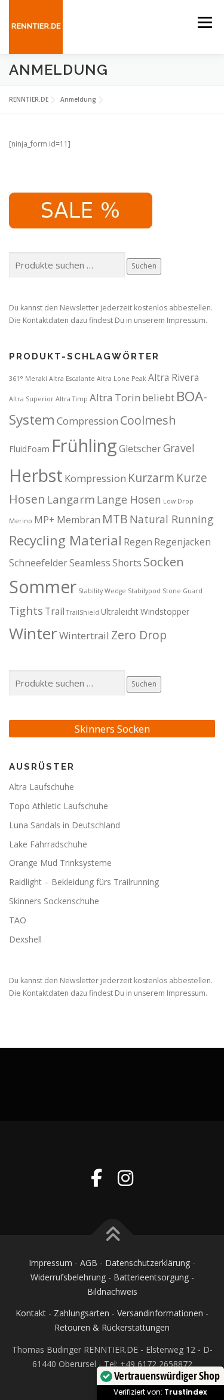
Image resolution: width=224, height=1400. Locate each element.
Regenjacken (182, 541)
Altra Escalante (72, 378)
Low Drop (178, 501)
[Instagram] (125, 1178)
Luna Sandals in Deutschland (64, 825)
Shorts (127, 562)
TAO (17, 920)
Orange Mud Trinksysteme (60, 862)
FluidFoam (29, 449)
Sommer (42, 586)
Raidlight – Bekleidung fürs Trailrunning (84, 881)
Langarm (71, 499)
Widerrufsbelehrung (68, 1277)
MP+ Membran (67, 519)
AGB (88, 1262)
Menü (204, 22)
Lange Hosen (129, 499)
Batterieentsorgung (151, 1277)
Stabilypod (144, 591)
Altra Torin (115, 397)
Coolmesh (148, 420)
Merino (20, 521)
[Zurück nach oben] (112, 1235)
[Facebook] (96, 1178)
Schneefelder (38, 562)
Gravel (179, 448)
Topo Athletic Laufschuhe (58, 806)
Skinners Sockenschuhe (54, 901)
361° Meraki (28, 378)
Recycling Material (65, 540)
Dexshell (25, 939)
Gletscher (140, 448)
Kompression (95, 478)
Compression (87, 421)
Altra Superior (31, 399)
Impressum (50, 1262)
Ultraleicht (120, 611)
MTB (115, 519)
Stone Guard (182, 591)
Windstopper (164, 611)
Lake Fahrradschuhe (48, 844)
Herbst (36, 475)
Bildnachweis (112, 1291)
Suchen (144, 266)
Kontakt (31, 1313)
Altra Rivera (173, 377)
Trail (55, 611)
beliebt (158, 397)
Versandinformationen (160, 1313)
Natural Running (172, 519)
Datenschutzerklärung (147, 1262)
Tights (26, 610)
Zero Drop (139, 635)
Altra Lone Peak (121, 378)
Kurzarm (151, 477)
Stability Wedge (102, 591)
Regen (138, 541)
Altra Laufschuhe (41, 786)
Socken (163, 561)
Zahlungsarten (81, 1313)
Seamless (90, 562)
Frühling (84, 445)
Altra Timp (72, 399)
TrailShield (82, 612)
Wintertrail (84, 635)
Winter (33, 633)
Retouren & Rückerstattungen (112, 1327)
